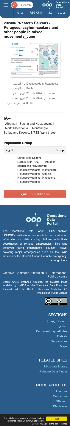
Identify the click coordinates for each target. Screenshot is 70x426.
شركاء (20, 12)
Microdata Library (55, 366)
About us (61, 391)
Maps (63, 346)
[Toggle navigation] (6, 5)
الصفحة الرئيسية (57, 321)
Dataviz (62, 336)
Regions (36, 12)
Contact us (60, 396)
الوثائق (63, 326)
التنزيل (35, 194)
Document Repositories (51, 331)
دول (50, 12)
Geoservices (59, 341)
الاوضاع (62, 12)
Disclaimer (60, 406)
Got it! (56, 418)
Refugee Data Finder (53, 371)
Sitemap (61, 401)
